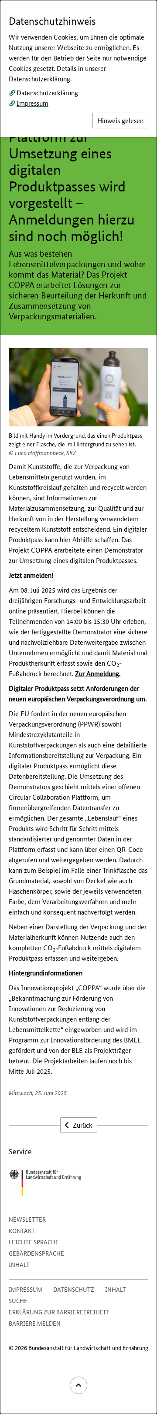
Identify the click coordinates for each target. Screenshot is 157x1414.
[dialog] (78, 707)
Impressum (32, 102)
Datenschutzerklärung (47, 92)
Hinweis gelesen (120, 120)
